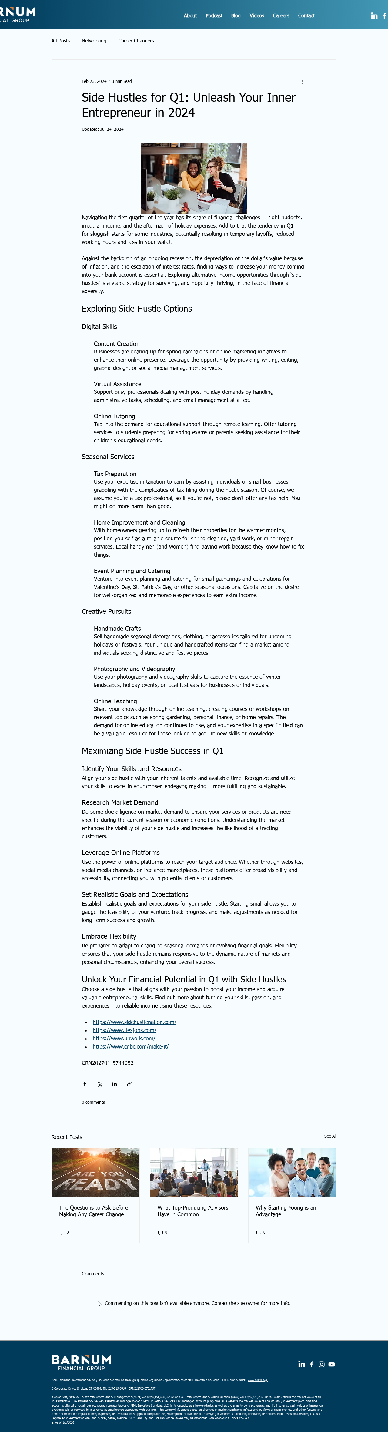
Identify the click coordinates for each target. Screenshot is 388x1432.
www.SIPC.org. (258, 1380)
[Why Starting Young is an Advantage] (292, 1172)
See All (330, 1136)
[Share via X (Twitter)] (99, 1084)
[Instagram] (322, 1364)
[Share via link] (129, 1084)
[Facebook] (312, 1364)
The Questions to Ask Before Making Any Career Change (93, 1211)
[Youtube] (332, 1364)
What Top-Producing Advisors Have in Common (193, 1211)
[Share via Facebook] (85, 1084)
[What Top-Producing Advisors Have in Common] (194, 1172)
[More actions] (302, 81)
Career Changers (136, 41)
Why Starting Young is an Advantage (286, 1211)
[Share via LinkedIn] (114, 1084)
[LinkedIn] (374, 16)
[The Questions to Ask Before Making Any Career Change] (95, 1172)
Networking (94, 41)
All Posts (61, 41)
